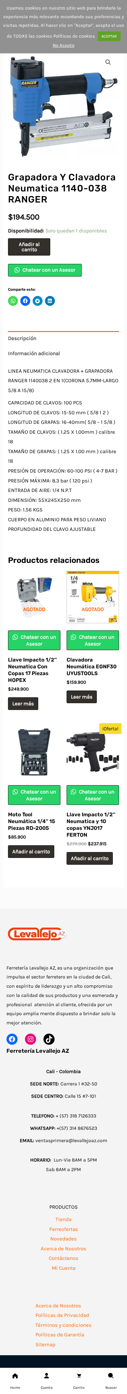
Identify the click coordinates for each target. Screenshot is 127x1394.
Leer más (23, 703)
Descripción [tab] (22, 338)
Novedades (63, 1239)
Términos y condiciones (63, 1325)
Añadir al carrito (29, 246)
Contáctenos (63, 1258)
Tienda (63, 1219)
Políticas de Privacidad (62, 1315)
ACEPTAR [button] (109, 36)
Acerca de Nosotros (63, 1248)
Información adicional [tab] (34, 353)
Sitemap (45, 1344)
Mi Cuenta (64, 1268)
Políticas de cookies (74, 36)
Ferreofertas (63, 1229)
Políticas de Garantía (59, 1334)
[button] (108, 62)
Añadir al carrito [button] (31, 851)
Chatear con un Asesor (48, 270)
